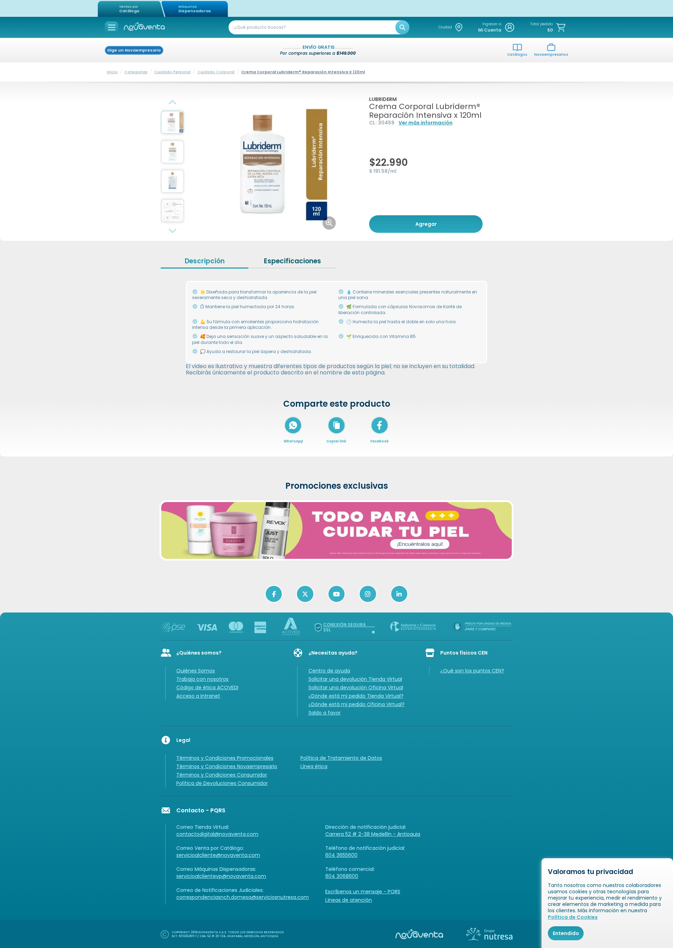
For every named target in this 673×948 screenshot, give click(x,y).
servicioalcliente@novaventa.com (218, 855)
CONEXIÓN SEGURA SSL (344, 627)
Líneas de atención (348, 899)
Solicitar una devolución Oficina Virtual (355, 687)
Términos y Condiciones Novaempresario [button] (226, 766)
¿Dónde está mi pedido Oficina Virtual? (356, 704)
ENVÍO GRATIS (318, 47)
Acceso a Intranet (198, 695)
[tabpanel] (336, 325)
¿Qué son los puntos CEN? (472, 670)
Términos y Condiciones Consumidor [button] (221, 774)
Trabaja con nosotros (202, 679)
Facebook (380, 441)
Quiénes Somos (195, 670)
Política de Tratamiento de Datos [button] (341, 757)
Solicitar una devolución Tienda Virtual (355, 679)
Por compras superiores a (318, 53)
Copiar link (336, 441)
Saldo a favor (324, 712)
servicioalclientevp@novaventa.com (221, 876)
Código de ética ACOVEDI (207, 687)
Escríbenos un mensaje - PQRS (362, 891)
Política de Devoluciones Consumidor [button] (222, 783)
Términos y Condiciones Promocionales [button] (224, 757)
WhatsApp (293, 441)
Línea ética (313, 766)
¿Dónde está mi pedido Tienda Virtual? (355, 695)
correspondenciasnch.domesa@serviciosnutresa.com (242, 897)
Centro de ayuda (329, 670)
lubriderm (383, 99)
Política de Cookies (573, 917)
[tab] (205, 261)
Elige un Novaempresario (134, 50)
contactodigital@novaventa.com (217, 834)
